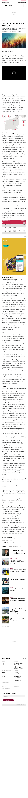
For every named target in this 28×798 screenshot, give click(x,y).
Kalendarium (16, 686)
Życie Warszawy (17, 680)
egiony (10, 5)
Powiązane (4, 546)
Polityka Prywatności (18, 663)
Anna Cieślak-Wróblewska (7, 51)
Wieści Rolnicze (17, 679)
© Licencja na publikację (7, 537)
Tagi (20, 546)
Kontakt (3, 664)
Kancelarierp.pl (17, 677)
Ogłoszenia (4, 673)
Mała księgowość (17, 676)
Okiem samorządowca (14, 558)
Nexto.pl (15, 675)
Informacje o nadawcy (18, 667)
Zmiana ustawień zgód (18, 664)
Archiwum (4, 676)
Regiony (3, 20)
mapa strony (4, 686)
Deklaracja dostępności (18, 668)
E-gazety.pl (16, 673)
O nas (3, 663)
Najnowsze (15, 546)
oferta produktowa (6, 688)
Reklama (3, 672)
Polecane (10, 546)
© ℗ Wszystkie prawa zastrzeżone (9, 538)
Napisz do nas (5, 666)
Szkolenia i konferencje (6, 684)
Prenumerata (4, 675)
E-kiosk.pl (16, 672)
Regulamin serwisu (18, 666)
